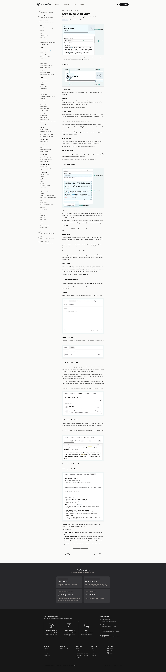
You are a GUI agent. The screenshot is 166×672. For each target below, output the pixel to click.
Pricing (82, 4)
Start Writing (124, 4)
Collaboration (47, 655)
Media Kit (93, 653)
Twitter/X (112, 653)
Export (41, 222)
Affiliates (93, 655)
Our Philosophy (95, 651)
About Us (93, 648)
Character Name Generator (82, 653)
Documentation (69, 10)
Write (41, 77)
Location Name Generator (82, 655)
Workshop (46, 653)
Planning (46, 648)
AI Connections (43, 172)
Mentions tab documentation (80, 464)
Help (74, 4)
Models (42, 127)
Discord (111, 648)
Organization (43, 190)
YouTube (112, 651)
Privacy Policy (115, 665)
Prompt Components (45, 164)
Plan (41, 33)
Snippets (42, 207)
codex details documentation (80, 274)
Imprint (121, 665)
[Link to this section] (70, 65)
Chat (41, 92)
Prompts (42, 102)
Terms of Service (106, 665)
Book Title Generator (80, 651)
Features (57, 4)
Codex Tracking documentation (80, 548)
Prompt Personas (44, 139)
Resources (66, 4)
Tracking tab (93, 159)
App (41, 25)
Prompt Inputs (43, 154)
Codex (41, 47)
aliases (73, 154)
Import (41, 213)
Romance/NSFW (64, 648)
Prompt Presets (43, 144)
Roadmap (78, 657)
